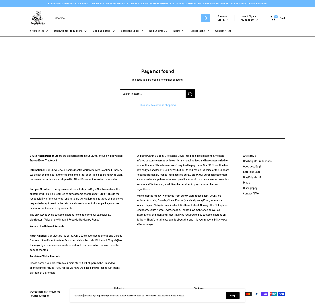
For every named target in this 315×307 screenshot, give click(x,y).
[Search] (205, 18)
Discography (198, 30)
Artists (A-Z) (37, 30)
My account (248, 19)
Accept (233, 295)
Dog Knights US (158, 30)
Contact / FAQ (223, 30)
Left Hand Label (130, 30)
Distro (176, 30)
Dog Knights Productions (68, 30)
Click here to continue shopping (157, 105)
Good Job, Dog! (102, 30)
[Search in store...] (190, 93)
